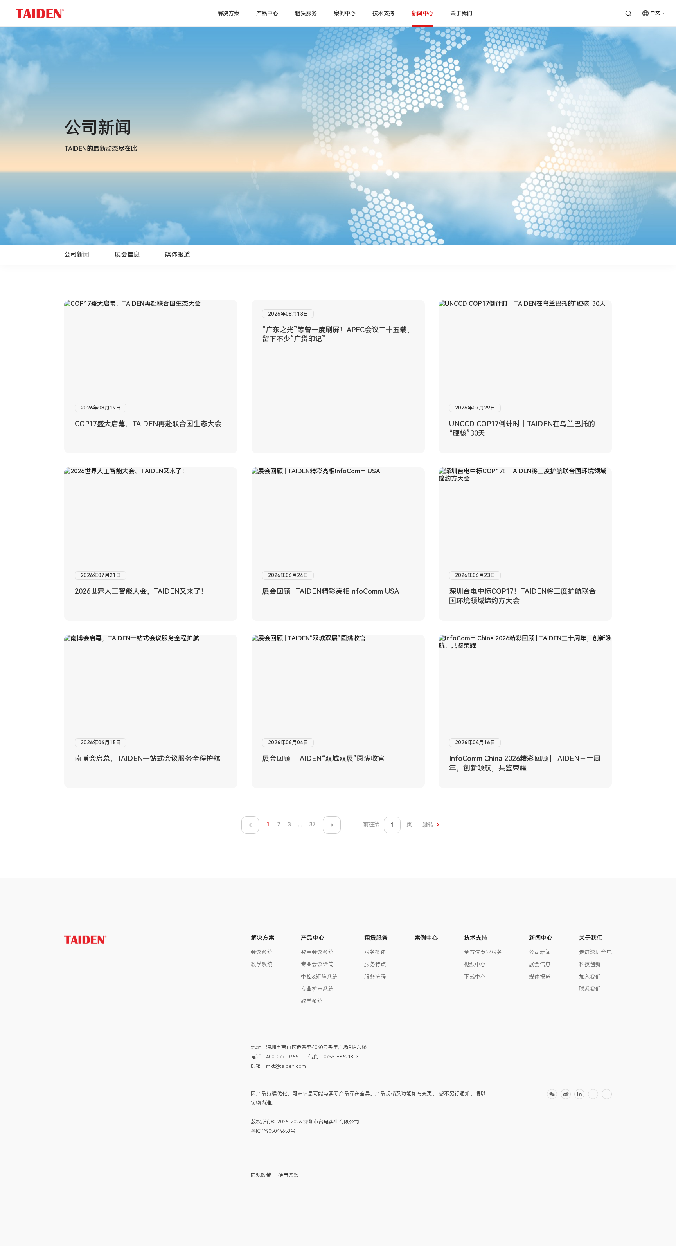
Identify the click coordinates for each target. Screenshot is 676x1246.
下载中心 (475, 977)
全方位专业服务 (483, 952)
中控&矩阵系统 (319, 977)
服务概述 (375, 952)
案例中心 (345, 13)
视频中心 (475, 964)
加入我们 (590, 977)
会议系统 (262, 952)
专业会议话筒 (317, 964)
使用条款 (288, 1175)
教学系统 (262, 964)
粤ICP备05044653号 (273, 1131)
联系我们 (590, 989)
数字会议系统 (317, 952)
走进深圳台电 (595, 952)
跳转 (427, 825)
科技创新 (590, 964)
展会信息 (127, 254)
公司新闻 (76, 254)
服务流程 (375, 977)
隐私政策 (261, 1175)
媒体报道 (177, 254)
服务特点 (375, 964)
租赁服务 (306, 13)
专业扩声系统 (317, 989)
